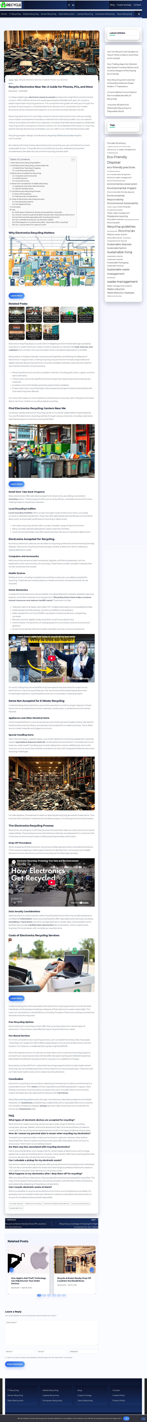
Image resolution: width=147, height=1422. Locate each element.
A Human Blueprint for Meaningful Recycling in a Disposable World (119, 108)
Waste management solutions (119, 286)
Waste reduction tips (114, 296)
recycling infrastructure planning (63, 135)
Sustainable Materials (115, 259)
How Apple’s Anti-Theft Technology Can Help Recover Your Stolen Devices (28, 1281)
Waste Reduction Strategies (120, 292)
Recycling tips (126, 230)
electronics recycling (34, 1203)
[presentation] (28, 1259)
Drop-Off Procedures (23, 194)
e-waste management (126, 150)
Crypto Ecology (124, 5)
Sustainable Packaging (117, 262)
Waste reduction (116, 289)
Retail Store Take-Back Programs (28, 168)
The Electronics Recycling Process (25, 191)
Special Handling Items (24, 188)
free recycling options (24, 1099)
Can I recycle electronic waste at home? (30, 225)
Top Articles (111, 277)
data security (111, 149)
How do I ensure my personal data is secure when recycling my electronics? (44, 215)
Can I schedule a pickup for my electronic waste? (34, 220)
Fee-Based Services (23, 204)
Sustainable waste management (118, 271)
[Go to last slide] (11, 1269)
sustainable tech (16, 1208)
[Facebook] (69, 5)
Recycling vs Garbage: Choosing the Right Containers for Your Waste (78, 1223)
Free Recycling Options (24, 202)
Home (4, 14)
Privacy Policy (119, 1400)
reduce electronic (17, 550)
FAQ (13, 210)
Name (9, 1351)
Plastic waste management (118, 213)
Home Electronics (22, 181)
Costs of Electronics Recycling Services (28, 199)
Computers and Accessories (26, 176)
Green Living (111, 207)
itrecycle (14, 91)
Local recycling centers (81, 1203)
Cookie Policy (119, 1395)
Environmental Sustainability (122, 203)
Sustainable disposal (119, 244)
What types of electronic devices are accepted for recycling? (38, 212)
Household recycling (114, 210)
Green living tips (123, 207)
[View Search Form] (139, 14)
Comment (11, 1322)
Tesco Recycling (124, 14)
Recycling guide (113, 223)
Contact (137, 5)
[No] (143, 1418)
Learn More (16, 296)
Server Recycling (48, 14)
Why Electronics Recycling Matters (25, 163)
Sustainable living (119, 252)
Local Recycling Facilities (25, 170)
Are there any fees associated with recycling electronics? (37, 217)
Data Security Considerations (26, 196)
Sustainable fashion (117, 248)
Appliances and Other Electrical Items (30, 186)
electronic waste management (119, 178)
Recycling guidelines (121, 226)
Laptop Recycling (85, 14)
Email (41, 1351)
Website (74, 1351)
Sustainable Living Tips (115, 256)
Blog (112, 5)
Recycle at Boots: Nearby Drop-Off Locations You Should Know (25, 1223)
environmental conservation (122, 184)
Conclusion (16, 207)
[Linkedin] (73, 5)
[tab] (39, 1295)
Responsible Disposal (114, 238)
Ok (126, 1418)
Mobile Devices (21, 178)
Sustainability (127, 238)
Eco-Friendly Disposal (117, 159)
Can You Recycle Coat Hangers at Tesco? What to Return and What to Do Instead (122, 55)
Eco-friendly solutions (113, 171)
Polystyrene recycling (117, 216)
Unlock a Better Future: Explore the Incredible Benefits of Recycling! (122, 95)
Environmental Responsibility (116, 197)
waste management (122, 281)
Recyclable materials (115, 219)
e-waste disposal (16, 1203)
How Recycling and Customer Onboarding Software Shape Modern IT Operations (121, 83)
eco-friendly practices (121, 167)
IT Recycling (15, 14)
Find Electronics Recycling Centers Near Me (30, 165)
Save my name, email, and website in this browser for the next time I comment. (40, 1357)
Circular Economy (116, 143)
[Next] (92, 1269)
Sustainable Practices (115, 266)
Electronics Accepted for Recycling (26, 173)
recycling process (112, 231)
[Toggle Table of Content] (72, 159)
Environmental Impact (121, 188)
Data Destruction (67, 14)
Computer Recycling (105, 14)
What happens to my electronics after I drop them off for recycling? (41, 222)
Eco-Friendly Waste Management (119, 174)
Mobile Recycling (31, 14)
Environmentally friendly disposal (56, 1203)
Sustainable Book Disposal (117, 241)
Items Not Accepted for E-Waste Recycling (30, 184)
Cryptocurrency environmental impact (119, 146)
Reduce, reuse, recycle (117, 234)
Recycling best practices (131, 219)
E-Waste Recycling (112, 153)
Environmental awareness (116, 181)
